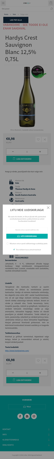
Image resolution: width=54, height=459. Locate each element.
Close (48, 207)
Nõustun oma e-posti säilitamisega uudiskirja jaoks (28, 244)
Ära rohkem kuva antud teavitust (28, 250)
